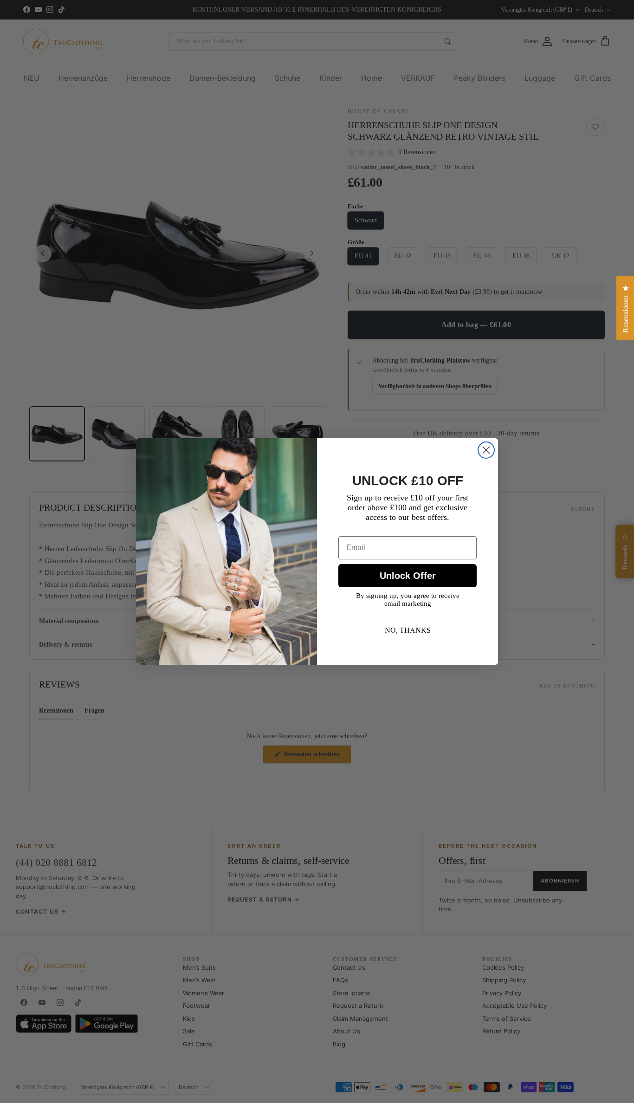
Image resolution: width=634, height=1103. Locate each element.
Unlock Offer (408, 576)
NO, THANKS (408, 630)
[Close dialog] (486, 450)
